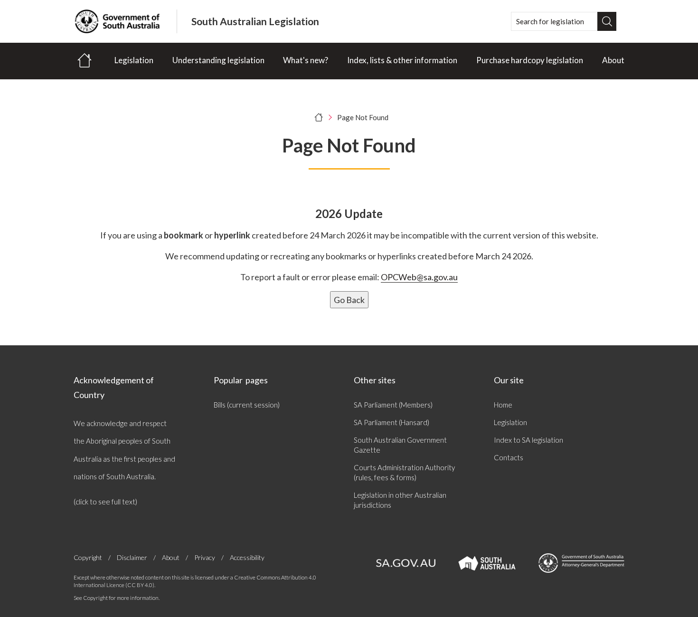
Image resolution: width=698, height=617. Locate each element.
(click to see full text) (105, 501)
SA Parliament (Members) (393, 404)
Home (503, 404)
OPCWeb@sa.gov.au (419, 277)
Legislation (133, 60)
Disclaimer (132, 557)
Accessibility (247, 557)
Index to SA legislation (528, 440)
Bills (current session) (247, 404)
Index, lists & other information (402, 60)
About (613, 60)
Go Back (349, 299)
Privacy (204, 557)
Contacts (508, 457)
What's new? (305, 60)
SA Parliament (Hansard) (391, 422)
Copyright (88, 557)
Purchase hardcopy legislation (529, 60)
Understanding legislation (218, 60)
